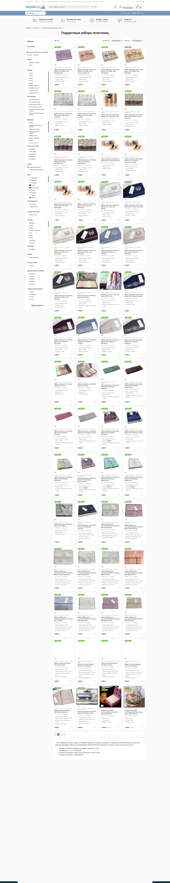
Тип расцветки (32, 201)
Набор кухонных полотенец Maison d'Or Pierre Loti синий (133, 206)
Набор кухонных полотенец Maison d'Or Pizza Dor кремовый (63, 205)
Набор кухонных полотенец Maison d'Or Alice (87, 385)
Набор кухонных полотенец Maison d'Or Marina (63, 525)
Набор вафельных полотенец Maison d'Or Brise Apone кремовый (87, 572)
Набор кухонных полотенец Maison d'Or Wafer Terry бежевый (133, 71)
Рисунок (30, 220)
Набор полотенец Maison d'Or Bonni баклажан (132, 665)
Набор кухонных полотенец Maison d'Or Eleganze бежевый (110, 341)
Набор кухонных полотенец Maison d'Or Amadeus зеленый (110, 386)
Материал (30, 120)
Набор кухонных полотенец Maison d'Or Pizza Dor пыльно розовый (133, 160)
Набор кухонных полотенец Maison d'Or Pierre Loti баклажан (87, 252)
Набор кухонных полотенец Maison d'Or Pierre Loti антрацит (63, 297)
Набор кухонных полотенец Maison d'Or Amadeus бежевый (63, 478)
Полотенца (36, 28)
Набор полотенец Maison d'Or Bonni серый (109, 664)
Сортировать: (106, 40)
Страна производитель (35, 289)
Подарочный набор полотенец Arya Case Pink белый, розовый (109, 712)
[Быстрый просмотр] (73, 46)
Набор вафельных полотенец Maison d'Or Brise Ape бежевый (133, 618)
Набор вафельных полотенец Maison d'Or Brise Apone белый (110, 572)
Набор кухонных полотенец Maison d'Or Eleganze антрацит (133, 341)
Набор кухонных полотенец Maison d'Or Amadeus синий (133, 432)
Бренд (29, 59)
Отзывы (95, 1)
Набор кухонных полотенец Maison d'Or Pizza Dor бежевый (87, 205)
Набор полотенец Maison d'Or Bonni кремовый (86, 665)
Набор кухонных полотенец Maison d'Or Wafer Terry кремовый (110, 71)
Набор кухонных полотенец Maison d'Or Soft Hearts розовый (63, 115)
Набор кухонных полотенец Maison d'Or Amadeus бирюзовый (110, 478)
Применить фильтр (37, 305)
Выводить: (127, 40)
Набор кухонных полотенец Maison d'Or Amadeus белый (87, 432)
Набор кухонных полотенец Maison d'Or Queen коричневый (87, 161)
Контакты (102, 1)
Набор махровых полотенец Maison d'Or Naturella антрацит (87, 526)
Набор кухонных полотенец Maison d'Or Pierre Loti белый (110, 206)
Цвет (29, 175)
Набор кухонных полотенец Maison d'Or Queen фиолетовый (63, 161)
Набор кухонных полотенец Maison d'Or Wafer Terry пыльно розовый (87, 71)
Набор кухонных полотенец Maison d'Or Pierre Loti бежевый (133, 252)
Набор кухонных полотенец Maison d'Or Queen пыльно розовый (133, 116)
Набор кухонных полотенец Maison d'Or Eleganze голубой (87, 341)
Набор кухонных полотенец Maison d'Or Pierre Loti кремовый (63, 252)
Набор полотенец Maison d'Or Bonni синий (62, 664)
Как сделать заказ (52, 1)
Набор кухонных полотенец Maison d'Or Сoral (63, 385)
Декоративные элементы (35, 271)
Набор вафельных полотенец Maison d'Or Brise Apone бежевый (110, 525)
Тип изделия (31, 96)
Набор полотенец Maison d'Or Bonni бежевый (62, 711)
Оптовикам (87, 1)
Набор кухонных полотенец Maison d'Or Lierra (110, 295)
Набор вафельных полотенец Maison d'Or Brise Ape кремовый (87, 618)
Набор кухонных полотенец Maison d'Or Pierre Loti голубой (110, 252)
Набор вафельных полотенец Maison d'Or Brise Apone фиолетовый (133, 526)
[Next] (64, 734)
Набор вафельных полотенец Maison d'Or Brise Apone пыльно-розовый (63, 572)
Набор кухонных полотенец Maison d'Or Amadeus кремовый (133, 478)
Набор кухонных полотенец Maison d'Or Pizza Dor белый (110, 159)
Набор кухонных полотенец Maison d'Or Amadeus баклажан (110, 432)
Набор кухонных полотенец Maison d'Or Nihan (87, 296)
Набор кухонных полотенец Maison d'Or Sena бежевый (110, 115)
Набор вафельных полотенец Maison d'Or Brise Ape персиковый (133, 572)
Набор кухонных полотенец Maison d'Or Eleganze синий (133, 295)
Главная (37, 1)
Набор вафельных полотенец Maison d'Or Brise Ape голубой (63, 618)
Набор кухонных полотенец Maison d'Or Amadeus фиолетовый (87, 479)
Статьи (43, 1)
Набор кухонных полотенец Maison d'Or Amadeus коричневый (133, 385)
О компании (29, 1)
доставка (70, 750)
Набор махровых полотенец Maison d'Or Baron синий (87, 712)
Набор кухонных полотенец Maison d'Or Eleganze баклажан (63, 341)
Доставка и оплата (65, 1)
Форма (29, 254)
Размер (29, 70)
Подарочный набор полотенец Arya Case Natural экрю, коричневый (133, 712)
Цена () (31, 46)
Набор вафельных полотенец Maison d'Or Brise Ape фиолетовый (110, 618)
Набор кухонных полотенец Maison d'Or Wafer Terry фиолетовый (63, 71)
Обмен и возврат (78, 1)
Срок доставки (32, 262)
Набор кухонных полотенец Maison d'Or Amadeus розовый (63, 432)
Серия (29, 164)
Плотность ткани (33, 146)
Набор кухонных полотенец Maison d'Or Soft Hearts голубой (87, 115)
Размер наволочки (33, 212)
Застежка (30, 246)
